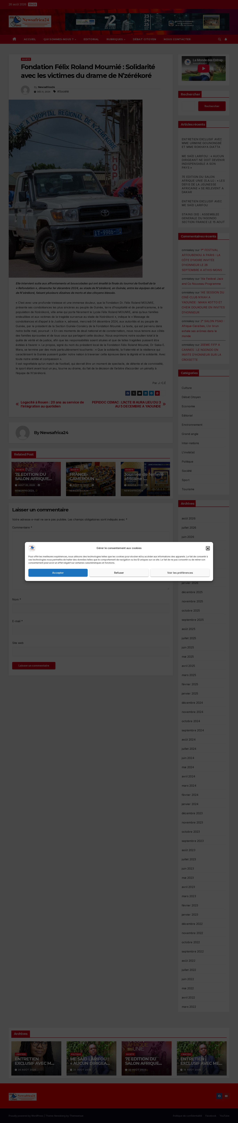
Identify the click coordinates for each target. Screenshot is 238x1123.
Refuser (119, 572)
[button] (208, 548)
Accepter (58, 572)
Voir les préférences (180, 572)
